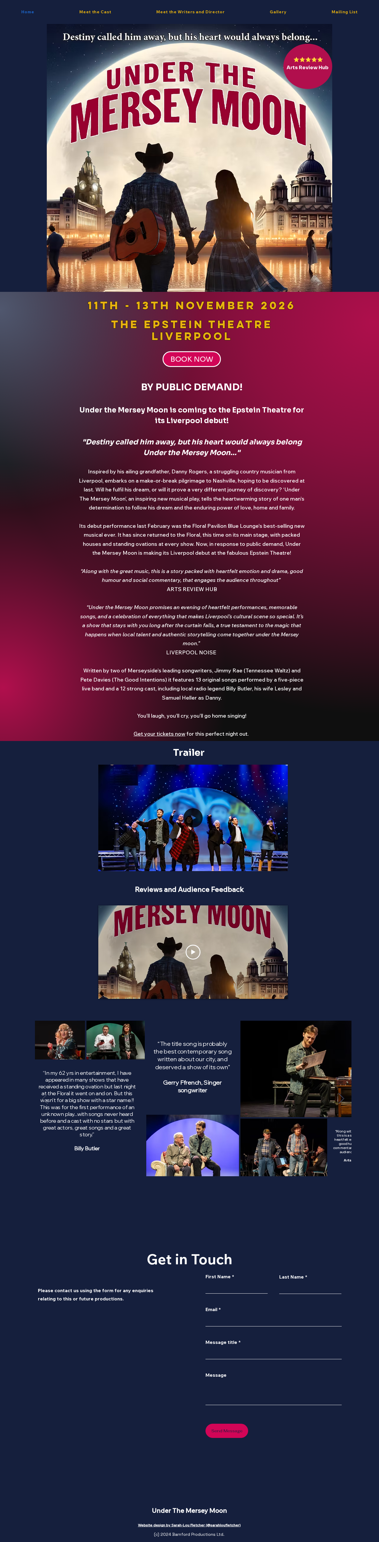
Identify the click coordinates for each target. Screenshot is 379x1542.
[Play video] (193, 952)
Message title (221, 1342)
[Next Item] (341, 1098)
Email (211, 1309)
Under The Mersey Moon (189, 1510)
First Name (218, 1276)
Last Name (291, 1276)
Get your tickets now (159, 733)
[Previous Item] (45, 1098)
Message (216, 1375)
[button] (280, 864)
